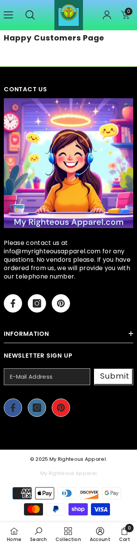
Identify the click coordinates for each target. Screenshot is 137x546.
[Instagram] (37, 303)
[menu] (8, 14)
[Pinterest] (61, 303)
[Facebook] (13, 303)
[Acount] (107, 15)
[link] (38, 534)
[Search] (30, 14)
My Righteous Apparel (77, 459)
